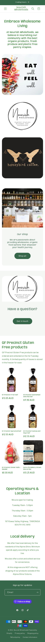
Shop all (22, 256)
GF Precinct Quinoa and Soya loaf (31, 432)
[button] (5, 9)
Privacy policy (20, 633)
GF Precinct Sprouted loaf (11, 431)
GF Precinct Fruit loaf (10, 395)
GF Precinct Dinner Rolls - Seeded (11, 468)
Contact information (30, 637)
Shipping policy (32, 633)
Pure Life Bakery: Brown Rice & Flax (32, 468)
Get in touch (22, 321)
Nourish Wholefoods (21, 630)
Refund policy (15, 637)
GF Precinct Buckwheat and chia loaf (31, 395)
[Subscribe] (37, 592)
